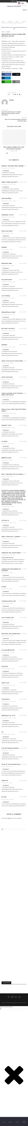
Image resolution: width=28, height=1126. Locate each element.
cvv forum (6, 296)
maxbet (4, 344)
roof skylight (7, 377)
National (10, 21)
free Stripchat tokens (11, 536)
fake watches (7, 231)
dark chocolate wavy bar (12, 361)
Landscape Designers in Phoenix (11, 569)
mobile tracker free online (12, 166)
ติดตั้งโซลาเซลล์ (6, 458)
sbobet (4, 247)
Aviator (5, 666)
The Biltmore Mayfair (10, 748)
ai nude (4, 441)
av (3, 732)
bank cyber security (10, 182)
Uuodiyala (6, 699)
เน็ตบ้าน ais (5, 683)
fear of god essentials (11, 764)
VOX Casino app (8, 617)
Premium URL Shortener (11, 553)
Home (3, 21)
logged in (10, 818)
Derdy (11, 100)
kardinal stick (7, 215)
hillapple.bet (7, 279)
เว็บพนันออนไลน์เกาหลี (8, 601)
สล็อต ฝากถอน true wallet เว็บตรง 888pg (14, 410)
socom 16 (5, 520)
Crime (17, 21)
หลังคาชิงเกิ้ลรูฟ (6, 198)
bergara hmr (7, 263)
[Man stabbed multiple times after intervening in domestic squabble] (14, 137)
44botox (5, 780)
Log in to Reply (22, 182)
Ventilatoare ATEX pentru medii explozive (12, 394)
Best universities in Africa (12, 474)
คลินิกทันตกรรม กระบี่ (8, 715)
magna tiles (6, 425)
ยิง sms (4, 797)
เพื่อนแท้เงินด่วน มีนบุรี (8, 312)
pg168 (4, 586)
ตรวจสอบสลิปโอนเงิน (8, 650)
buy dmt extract (8, 328)
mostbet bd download (11, 633)
